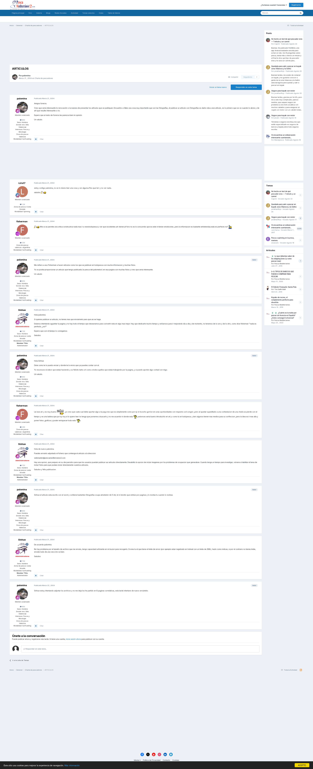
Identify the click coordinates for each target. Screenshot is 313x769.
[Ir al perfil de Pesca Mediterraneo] (268, 257)
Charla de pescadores (44, 78)
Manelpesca (279, 140)
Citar (42, 139)
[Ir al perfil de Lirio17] (22, 191)
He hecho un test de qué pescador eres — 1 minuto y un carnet (283, 193)
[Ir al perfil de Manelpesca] (268, 136)
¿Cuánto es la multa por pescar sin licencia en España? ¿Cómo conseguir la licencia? (283, 315)
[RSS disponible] (300, 670)
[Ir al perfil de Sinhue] (22, 318)
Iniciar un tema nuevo (218, 87)
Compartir (234, 77)
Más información (72, 765)
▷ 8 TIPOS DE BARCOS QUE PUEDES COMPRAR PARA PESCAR (282, 274)
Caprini (277, 44)
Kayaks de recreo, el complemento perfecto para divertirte (282, 299)
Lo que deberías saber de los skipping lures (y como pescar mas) (282, 258)
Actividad (74, 13)
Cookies (175, 760)
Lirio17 (21, 183)
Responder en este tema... (36, 649)
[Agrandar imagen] (43, 192)
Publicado (289, 44)
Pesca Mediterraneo (282, 264)
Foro (30, 13)
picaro (276, 118)
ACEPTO (302, 765)
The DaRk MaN (280, 289)
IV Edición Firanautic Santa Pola (283, 287)
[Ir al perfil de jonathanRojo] (268, 67)
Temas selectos (88, 13)
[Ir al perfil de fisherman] (22, 230)
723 (23, 331)
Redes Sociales (61, 13)
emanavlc (275, 243)
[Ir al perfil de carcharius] (268, 226)
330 (23, 243)
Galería (39, 13)
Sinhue (22, 310)
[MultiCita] (36, 139)
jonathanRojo (279, 71)
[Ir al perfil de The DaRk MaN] (268, 288)
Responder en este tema (246, 87)
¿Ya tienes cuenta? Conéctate (273, 5)
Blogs (48, 13)
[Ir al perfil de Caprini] (268, 40)
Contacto (166, 760)
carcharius (275, 230)
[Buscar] (300, 13)
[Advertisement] (135, 47)
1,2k (23, 204)
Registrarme (296, 5)
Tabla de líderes (114, 13)
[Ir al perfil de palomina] (14, 77)
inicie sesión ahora (73, 639)
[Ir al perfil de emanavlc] (268, 239)
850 (23, 120)
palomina (26, 76)
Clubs (101, 13)
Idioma (137, 760)
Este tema (291, 13)
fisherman (22, 221)
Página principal (18, 13)
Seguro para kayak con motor (283, 91)
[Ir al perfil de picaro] (268, 116)
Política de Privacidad (151, 760)
